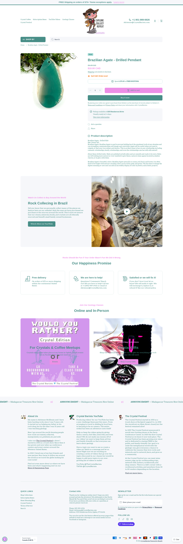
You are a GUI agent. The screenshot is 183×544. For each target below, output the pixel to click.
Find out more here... (134, 473)
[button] (161, 21)
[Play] (127, 211)
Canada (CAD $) (27, 540)
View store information (101, 117)
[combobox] (106, 39)
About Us (33, 416)
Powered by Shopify (156, 541)
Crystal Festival (26, 503)
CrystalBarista (145, 541)
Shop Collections (27, 495)
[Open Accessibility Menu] (4, 539)
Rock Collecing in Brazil (47, 203)
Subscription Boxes (27, 498)
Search (23, 508)
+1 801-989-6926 (141, 19)
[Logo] (91, 21)
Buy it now (125, 98)
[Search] (51, 39)
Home (22, 45)
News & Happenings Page (38, 468)
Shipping (91, 72)
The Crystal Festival (44, 441)
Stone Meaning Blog (28, 500)
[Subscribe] (159, 502)
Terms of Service (27, 506)
